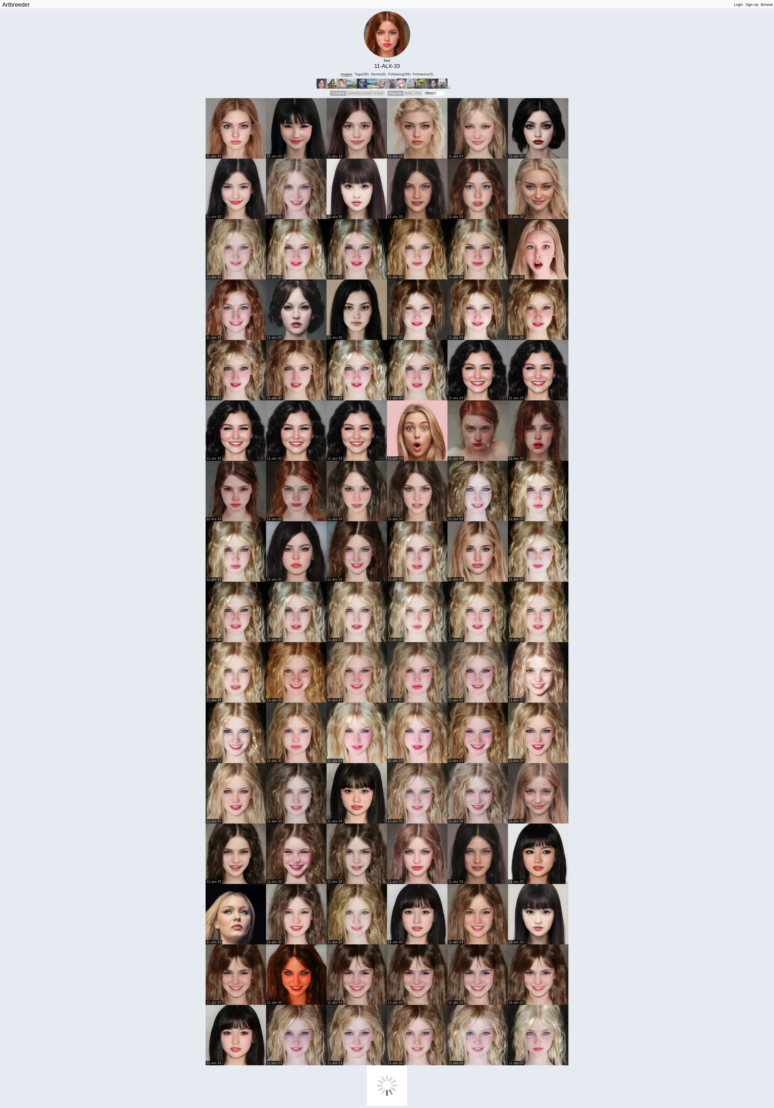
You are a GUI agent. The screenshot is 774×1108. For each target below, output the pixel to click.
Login (738, 5)
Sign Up (751, 5)
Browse (767, 5)
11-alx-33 (214, 156)
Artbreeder (16, 4)
